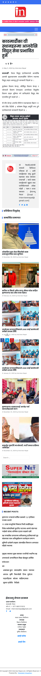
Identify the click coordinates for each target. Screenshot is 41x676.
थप (3, 566)
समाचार (10, 554)
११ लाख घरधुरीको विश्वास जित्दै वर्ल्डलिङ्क (17, 524)
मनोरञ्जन (5, 562)
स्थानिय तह (33, 554)
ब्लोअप (15, 578)
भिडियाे (16, 582)
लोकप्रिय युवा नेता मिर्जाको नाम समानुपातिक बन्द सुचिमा (15, 253)
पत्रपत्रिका (7, 578)
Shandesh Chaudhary (25, 673)
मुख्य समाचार (17, 554)
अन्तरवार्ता (5, 558)
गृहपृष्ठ (4, 554)
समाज (25, 570)
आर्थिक (31, 558)
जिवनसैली (17, 574)
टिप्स (24, 574)
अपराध (5, 574)
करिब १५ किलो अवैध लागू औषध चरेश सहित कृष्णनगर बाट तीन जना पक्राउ (20, 291)
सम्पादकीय (18, 570)
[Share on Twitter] (7, 340)
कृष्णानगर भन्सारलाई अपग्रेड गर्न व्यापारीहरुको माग (15, 408)
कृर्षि (11, 574)
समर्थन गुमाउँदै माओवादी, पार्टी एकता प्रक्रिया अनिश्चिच (20, 446)
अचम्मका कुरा (8, 570)
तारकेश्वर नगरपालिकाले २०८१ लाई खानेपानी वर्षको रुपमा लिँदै (20, 330)
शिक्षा (20, 558)
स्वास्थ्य (31, 570)
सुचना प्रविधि (8, 582)
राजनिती (26, 554)
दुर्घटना (29, 574)
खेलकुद (25, 558)
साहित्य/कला (23, 578)
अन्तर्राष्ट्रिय (14, 558)
